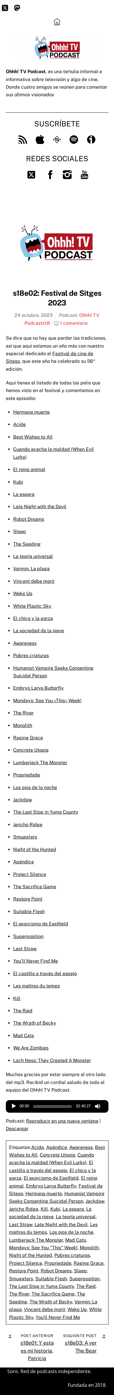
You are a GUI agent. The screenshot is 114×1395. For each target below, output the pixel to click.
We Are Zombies (31, 1048)
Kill (16, 998)
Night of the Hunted (34, 849)
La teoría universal (33, 556)
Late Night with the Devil (39, 506)
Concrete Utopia (31, 750)
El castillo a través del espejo (45, 973)
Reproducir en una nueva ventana (62, 1121)
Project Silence (29, 874)
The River (23, 713)
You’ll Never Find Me (35, 961)
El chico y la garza (33, 618)
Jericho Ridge (27, 824)
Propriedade (26, 775)
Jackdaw (22, 800)
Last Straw (25, 948)
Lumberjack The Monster (40, 762)
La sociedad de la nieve (38, 630)
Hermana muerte (31, 412)
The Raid (22, 1010)
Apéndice (23, 862)
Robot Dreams (28, 519)
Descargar (17, 1128)
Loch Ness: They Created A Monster (52, 1060)
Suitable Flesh (29, 911)
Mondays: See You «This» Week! (47, 700)
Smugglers (25, 837)
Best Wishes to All (33, 437)
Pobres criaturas (31, 655)
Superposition (28, 936)
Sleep (19, 531)
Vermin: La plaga (31, 568)
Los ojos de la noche (35, 787)
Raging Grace (28, 738)
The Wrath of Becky (34, 1023)
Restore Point (27, 899)
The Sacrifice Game (34, 886)
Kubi (18, 482)
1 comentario (74, 323)
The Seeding (27, 544)
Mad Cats (23, 1035)
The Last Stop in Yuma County (45, 812)
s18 (46, 323)
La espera (23, 494)
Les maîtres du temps (36, 986)
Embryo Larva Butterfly (38, 688)
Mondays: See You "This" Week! (43, 1247)
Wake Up (22, 593)
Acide (19, 424)
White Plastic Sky (32, 606)
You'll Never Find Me (58, 1317)
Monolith (22, 725)
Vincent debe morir (34, 581)
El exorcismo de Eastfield (40, 924)
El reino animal (29, 469)
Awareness (25, 643)
